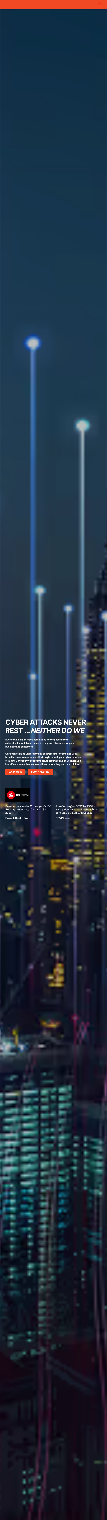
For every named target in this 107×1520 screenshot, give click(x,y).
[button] (99, 3)
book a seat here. (17, 818)
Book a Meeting (40, 772)
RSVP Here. (62, 818)
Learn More (15, 772)
